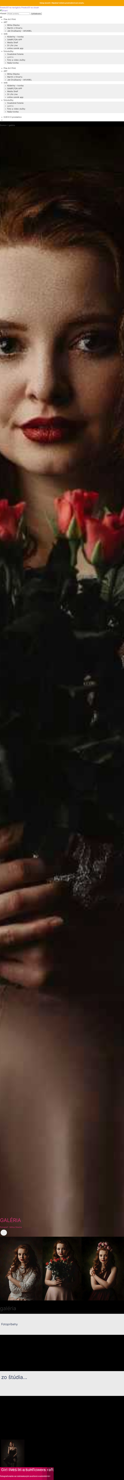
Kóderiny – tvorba (15, 36)
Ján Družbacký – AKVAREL (19, 31)
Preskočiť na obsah (30, 7)
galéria (10, 57)
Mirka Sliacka (13, 25)
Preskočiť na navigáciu (10, 7)
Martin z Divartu (14, 28)
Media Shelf (12, 42)
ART (5, 22)
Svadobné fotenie (15, 54)
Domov (3, 125)
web (6, 34)
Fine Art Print (10, 19)
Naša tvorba (13, 63)
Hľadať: (3, 13)
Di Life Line (12, 45)
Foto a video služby (16, 60)
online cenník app (15, 48)
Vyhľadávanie (36, 14)
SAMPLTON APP (14, 39)
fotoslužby (8, 51)
